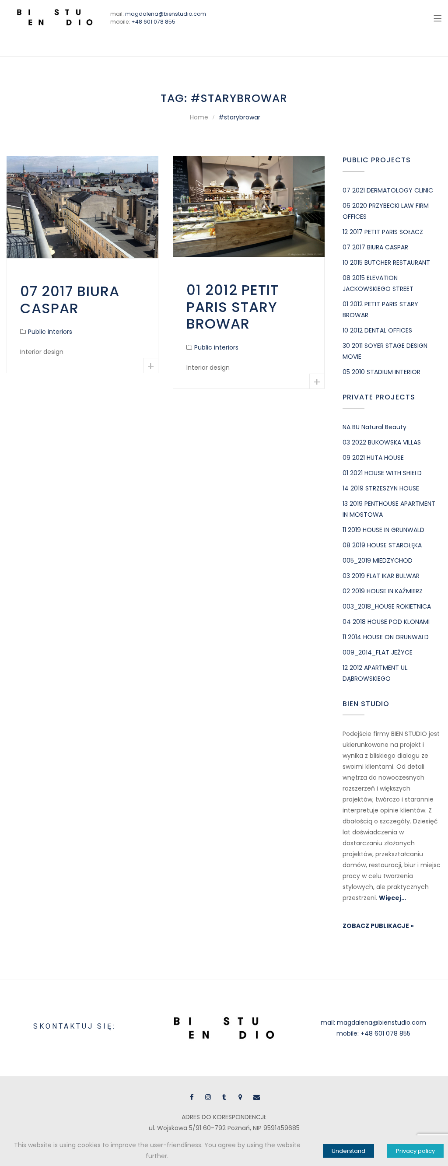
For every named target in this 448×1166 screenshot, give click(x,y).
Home (199, 117)
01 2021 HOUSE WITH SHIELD (382, 473)
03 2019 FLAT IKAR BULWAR (381, 575)
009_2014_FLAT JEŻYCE (378, 652)
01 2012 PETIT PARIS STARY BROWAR (232, 306)
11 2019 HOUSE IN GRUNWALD (383, 529)
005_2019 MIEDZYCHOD (378, 560)
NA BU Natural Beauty (374, 427)
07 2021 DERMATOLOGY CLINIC (388, 190)
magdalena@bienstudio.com (165, 14)
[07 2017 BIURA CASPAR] (82, 207)
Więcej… (392, 897)
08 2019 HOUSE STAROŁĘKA (382, 545)
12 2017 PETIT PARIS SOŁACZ (383, 232)
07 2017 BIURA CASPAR (69, 299)
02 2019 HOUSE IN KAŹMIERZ (383, 591)
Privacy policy (415, 1151)
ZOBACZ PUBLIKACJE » (378, 925)
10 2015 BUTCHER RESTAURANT (386, 262)
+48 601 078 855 (153, 21)
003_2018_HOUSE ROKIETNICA (387, 606)
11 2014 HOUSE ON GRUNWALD (386, 637)
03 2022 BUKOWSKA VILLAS (382, 442)
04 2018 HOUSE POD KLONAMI (386, 621)
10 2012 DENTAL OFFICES (377, 330)
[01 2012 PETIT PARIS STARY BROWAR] (249, 206)
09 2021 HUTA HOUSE (373, 457)
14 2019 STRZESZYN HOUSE (381, 488)
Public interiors (50, 331)
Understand (348, 1151)
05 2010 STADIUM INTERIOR (381, 372)
